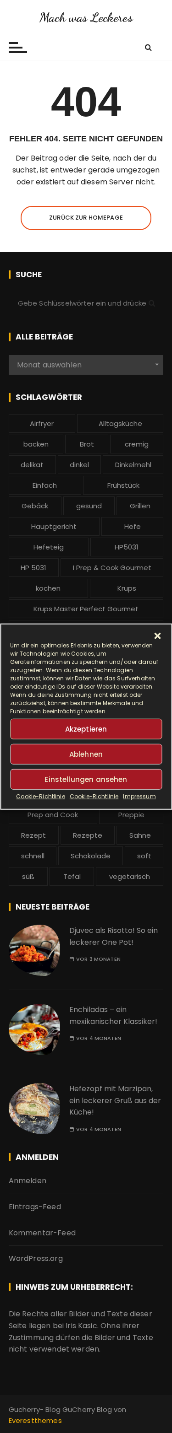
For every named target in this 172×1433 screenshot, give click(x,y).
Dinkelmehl (133, 464)
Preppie (131, 814)
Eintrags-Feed (35, 1206)
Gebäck (35, 506)
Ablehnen (86, 754)
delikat (32, 464)
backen (36, 444)
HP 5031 (33, 567)
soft (144, 856)
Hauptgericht (54, 526)
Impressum (139, 796)
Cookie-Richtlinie (40, 796)
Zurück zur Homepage (86, 217)
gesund (89, 506)
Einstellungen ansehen (85, 779)
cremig (137, 444)
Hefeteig (48, 547)
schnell (32, 856)
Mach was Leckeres (86, 17)
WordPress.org (36, 1258)
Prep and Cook (53, 814)
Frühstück (123, 485)
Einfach (45, 485)
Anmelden (27, 1180)
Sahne (140, 835)
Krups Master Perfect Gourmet (86, 609)
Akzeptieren (86, 728)
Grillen (140, 506)
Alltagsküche (120, 423)
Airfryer (42, 423)
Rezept (33, 835)
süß (28, 876)
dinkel (79, 464)
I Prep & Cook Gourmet (112, 567)
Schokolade (91, 856)
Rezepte (87, 835)
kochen (48, 588)
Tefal (72, 876)
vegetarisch (129, 876)
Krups (126, 588)
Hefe (132, 526)
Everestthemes (35, 1420)
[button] (157, 636)
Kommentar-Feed (42, 1233)
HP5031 (127, 547)
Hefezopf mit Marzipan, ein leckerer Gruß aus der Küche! (115, 1100)
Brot (87, 444)
